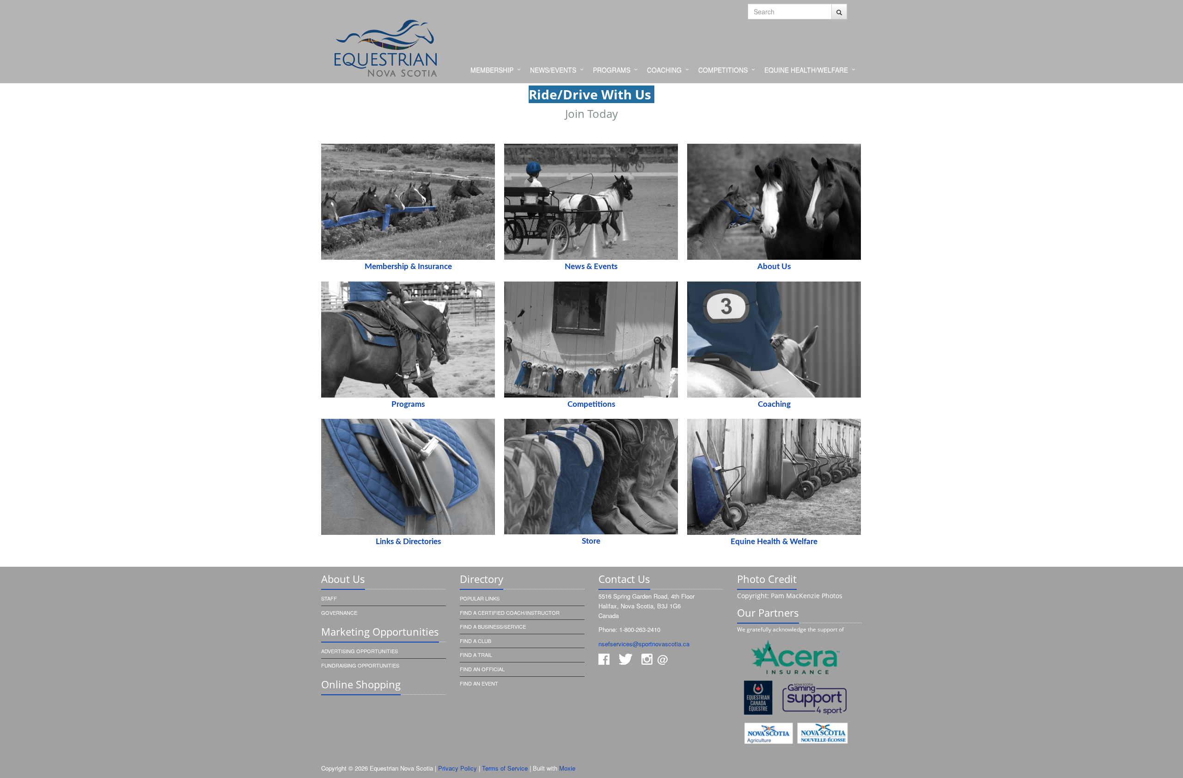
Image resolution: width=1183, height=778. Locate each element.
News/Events (553, 69)
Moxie (567, 768)
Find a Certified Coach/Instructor (510, 612)
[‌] (839, 11)
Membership (491, 69)
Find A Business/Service (493, 626)
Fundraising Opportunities (360, 665)
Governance (339, 612)
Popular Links (480, 598)
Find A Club (475, 640)
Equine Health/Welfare (806, 69)
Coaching (664, 69)
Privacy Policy (457, 768)
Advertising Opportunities (359, 651)
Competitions (723, 69)
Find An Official (482, 669)
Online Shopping (361, 684)
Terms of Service (505, 768)
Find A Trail (476, 654)
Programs (611, 69)
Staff (329, 598)
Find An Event (479, 683)
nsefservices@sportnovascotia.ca (643, 643)
